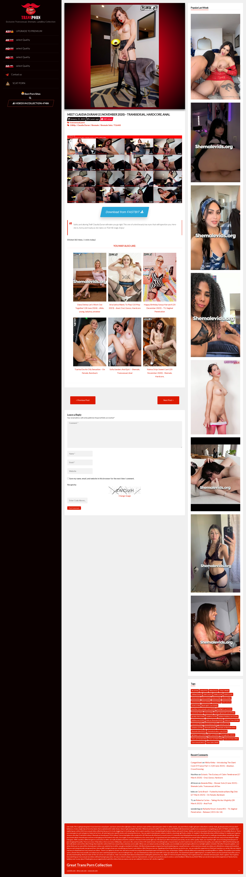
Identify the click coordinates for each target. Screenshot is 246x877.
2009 (228, 694)
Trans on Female (199, 739)
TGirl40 (117, 125)
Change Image (125, 496)
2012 (216, 698)
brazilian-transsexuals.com (203, 709)
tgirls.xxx (213, 735)
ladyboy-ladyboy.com (228, 716)
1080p (73, 125)
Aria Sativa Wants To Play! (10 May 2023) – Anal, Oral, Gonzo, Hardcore (125, 306)
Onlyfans (197, 727)
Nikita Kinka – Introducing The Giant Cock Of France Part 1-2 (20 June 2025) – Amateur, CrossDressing (213, 765)
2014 (196, 702)
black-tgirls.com (210, 705)
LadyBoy (211, 716)
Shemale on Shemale (226, 727)
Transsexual (198, 742)
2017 (226, 702)
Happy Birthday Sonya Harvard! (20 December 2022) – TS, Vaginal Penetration (159, 308)
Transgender (227, 735)
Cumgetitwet (196, 762)
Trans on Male (215, 739)
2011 (206, 698)
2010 (196, 698)
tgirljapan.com (199, 735)
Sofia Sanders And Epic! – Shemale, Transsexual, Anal (125, 371)
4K (195, 691)
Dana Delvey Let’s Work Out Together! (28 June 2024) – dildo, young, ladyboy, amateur (89, 308)
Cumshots (197, 713)
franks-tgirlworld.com (224, 713)
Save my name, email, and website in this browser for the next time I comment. (101, 478)
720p (224, 691)
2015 (206, 702)
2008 (218, 694)
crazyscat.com (93, 871)
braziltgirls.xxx (224, 709)
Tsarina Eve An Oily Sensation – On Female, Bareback (90, 371)
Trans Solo (212, 742)
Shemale (95, 125)
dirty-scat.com (82, 871)
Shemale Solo (106, 125)
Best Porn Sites (32, 93)
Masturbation (210, 724)
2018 (196, 705)
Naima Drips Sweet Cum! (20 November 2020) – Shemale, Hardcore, (159, 372)
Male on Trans (231, 720)
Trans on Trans (231, 739)
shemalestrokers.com (217, 731)
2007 (207, 694)
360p (204, 691)
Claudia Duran (83, 125)
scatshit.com (71, 871)
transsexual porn (77, 122)
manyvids (197, 724)
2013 (226, 698)
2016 (216, 702)
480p (213, 691)
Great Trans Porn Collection (89, 865)
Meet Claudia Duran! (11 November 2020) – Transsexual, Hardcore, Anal (118, 114)
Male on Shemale (214, 720)
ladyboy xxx (198, 720)
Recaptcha (71, 485)
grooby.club (198, 716)
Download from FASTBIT (123, 212)
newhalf (224, 724)
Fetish (208, 713)
